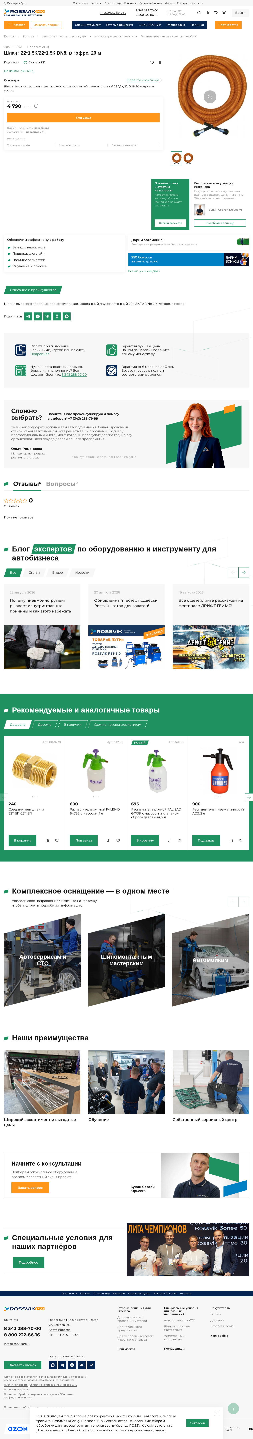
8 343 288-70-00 (22, 1328)
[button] (243, 572)
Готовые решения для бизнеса (134, 1310)
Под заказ (83, 117)
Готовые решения (119, 25)
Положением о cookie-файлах (61, 1430)
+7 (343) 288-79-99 (83, 418)
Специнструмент (88, 25)
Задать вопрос (30, 1188)
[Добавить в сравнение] (159, 62)
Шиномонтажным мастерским (177, 1328)
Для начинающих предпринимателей (132, 1319)
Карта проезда (59, 1330)
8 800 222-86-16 (22, 1334)
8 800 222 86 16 (146, 15)
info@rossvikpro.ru (17, 1344)
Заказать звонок (22, 1365)
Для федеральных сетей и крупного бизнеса (135, 1337)
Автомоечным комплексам (174, 1337)
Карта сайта (219, 1335)
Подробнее (40, 354)
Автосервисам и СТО (179, 1320)
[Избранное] (215, 12)
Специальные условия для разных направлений (181, 1311)
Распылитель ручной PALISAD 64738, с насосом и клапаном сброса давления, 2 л (156, 813)
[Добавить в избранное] (152, 62)
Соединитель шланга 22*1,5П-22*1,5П (26, 811)
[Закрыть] (217, 1413)
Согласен (197, 1423)
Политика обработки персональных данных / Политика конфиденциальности (39, 1396)
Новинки (197, 25)
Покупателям (220, 1308)
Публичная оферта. (16, 1384)
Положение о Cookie (17, 1389)
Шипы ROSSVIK (150, 25)
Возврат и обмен (222, 1326)
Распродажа (176, 25)
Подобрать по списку (220, 222)
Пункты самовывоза (124, 145)
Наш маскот (126, 1349)
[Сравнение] (207, 12)
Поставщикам (174, 1348)
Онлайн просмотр (170, 222)
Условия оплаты (69, 145)
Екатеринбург (17, 3)
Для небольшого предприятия (129, 1328)
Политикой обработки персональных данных (128, 1430)
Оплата (215, 1314)
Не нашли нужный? (18, 71)
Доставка (217, 1320)
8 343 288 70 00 (147, 10)
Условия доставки (18, 145)
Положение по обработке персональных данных (34, 1407)
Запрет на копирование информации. (53, 1384)
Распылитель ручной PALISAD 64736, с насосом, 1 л (95, 811)
